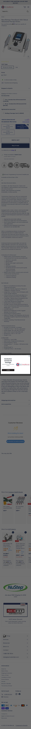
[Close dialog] (29, 356)
